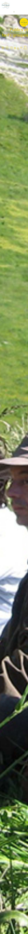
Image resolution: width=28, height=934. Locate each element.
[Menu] (14, 12)
